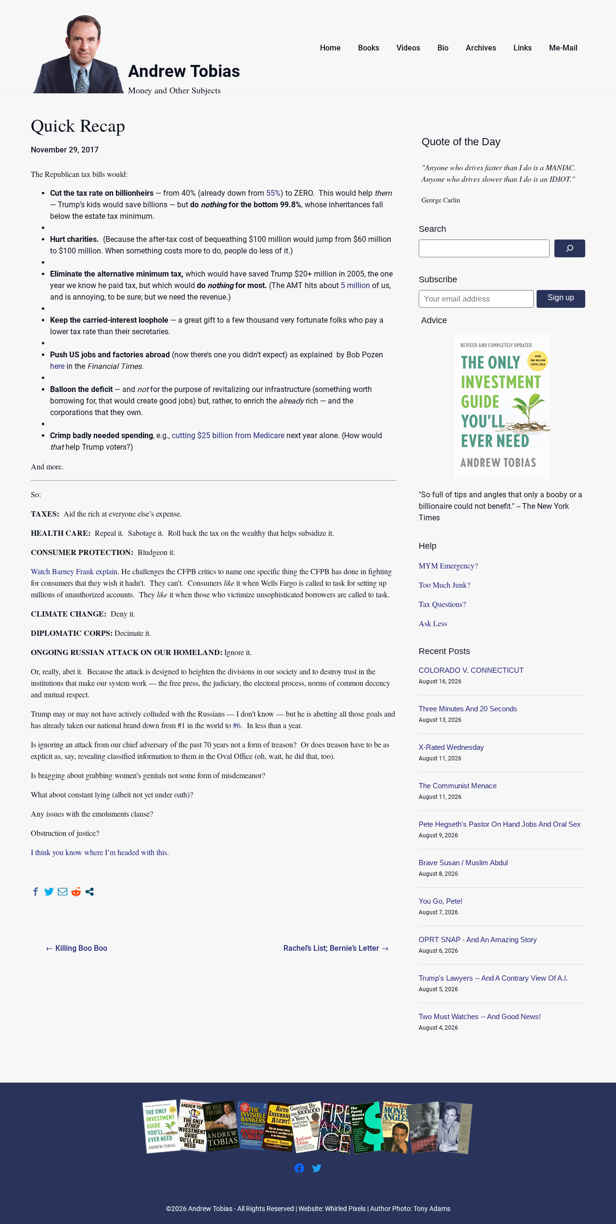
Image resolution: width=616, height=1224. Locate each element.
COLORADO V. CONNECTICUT (471, 670)
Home (330, 47)
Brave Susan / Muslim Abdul (463, 862)
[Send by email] (62, 891)
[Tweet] (49, 891)
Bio (443, 47)
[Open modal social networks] (89, 891)
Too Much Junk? (444, 585)
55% (273, 193)
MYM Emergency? (448, 565)
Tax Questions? (442, 604)
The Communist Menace (458, 786)
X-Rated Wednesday (451, 747)
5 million (355, 285)
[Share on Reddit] (76, 891)
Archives (481, 47)
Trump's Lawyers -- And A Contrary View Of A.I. (493, 978)
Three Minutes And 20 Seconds (468, 709)
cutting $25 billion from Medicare (228, 435)
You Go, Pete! (440, 901)
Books (368, 47)
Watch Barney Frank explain (74, 571)
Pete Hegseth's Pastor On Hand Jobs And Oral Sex (500, 824)
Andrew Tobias (184, 72)
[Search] (569, 248)
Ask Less (433, 623)
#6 (237, 725)
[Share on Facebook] (35, 891)
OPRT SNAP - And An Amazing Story (478, 939)
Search (432, 229)
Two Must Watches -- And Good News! (480, 1016)
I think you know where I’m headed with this (99, 852)
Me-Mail (563, 47)
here (57, 366)
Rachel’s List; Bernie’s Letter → (336, 948)
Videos (408, 47)
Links (522, 47)
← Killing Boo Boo (76, 948)
